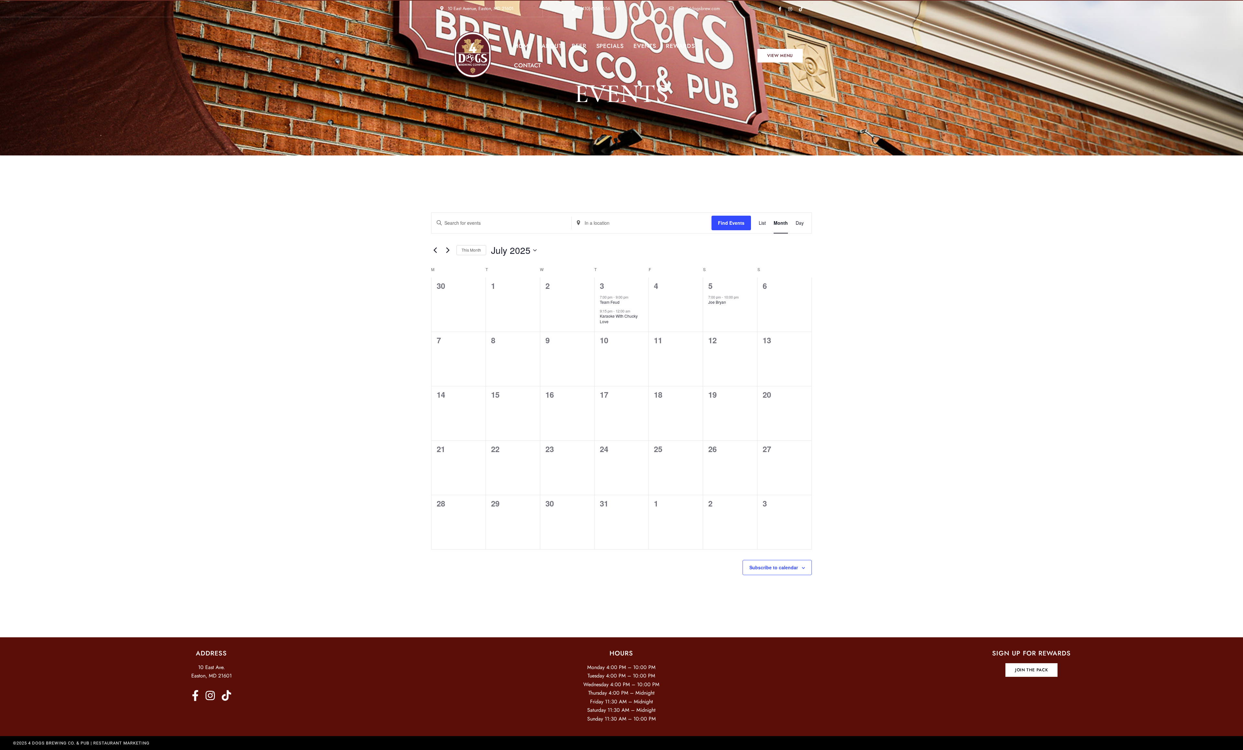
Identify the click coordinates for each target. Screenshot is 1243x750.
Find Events (731, 223)
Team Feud (610, 302)
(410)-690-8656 (594, 8)
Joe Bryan (717, 302)
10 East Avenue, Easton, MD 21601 (479, 8)
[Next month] (448, 250)
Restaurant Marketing (121, 743)
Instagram (790, 9)
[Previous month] (435, 250)
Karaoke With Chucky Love (619, 318)
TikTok (801, 9)
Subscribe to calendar (773, 567)
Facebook (779, 9)
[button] (780, 55)
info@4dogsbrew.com (698, 8)
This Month (471, 250)
